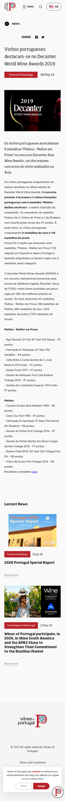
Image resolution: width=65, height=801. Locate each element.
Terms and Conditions (33, 762)
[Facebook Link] (35, 36)
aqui (34, 472)
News (16, 24)
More (24, 786)
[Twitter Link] (42, 36)
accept (41, 786)
